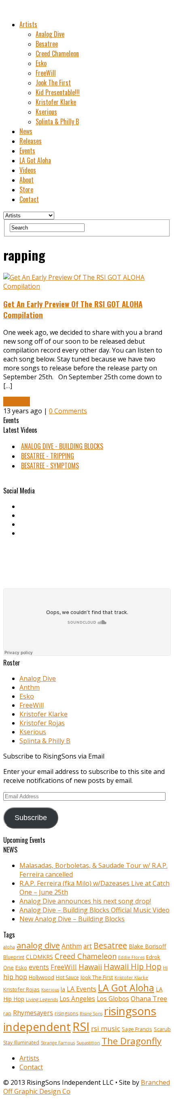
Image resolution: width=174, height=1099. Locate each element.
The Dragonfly (131, 1041)
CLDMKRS (39, 957)
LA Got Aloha (35, 160)
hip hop (15, 976)
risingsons (66, 1013)
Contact (29, 199)
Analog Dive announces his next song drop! (85, 901)
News (25, 131)
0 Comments (68, 410)
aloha (9, 947)
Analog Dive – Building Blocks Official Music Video (94, 910)
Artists (28, 24)
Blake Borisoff (147, 946)
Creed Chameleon (57, 53)
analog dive (38, 945)
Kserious (46, 112)
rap (7, 1013)
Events (27, 150)
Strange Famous (58, 1043)
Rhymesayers (33, 1013)
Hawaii (90, 966)
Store (26, 189)
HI (165, 968)
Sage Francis (137, 1029)
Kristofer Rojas (42, 722)
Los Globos (113, 999)
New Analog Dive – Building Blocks (72, 918)
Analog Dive (50, 34)
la (63, 989)
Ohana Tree (149, 998)
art (87, 946)
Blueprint (13, 957)
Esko (41, 63)
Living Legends (42, 999)
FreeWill (46, 73)
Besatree (47, 44)
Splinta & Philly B (57, 121)
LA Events (81, 988)
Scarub (162, 1029)
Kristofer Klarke (56, 102)
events (39, 967)
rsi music (105, 1028)
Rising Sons (91, 1013)
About (26, 180)
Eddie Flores (131, 957)
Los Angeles (77, 999)
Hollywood (41, 977)
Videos (27, 170)
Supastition (88, 1043)
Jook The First (53, 82)
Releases (30, 141)
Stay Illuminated (21, 1042)
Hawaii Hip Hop (132, 966)
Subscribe (31, 818)
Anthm (29, 687)
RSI (80, 1026)
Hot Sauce (67, 977)
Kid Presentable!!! (58, 92)
